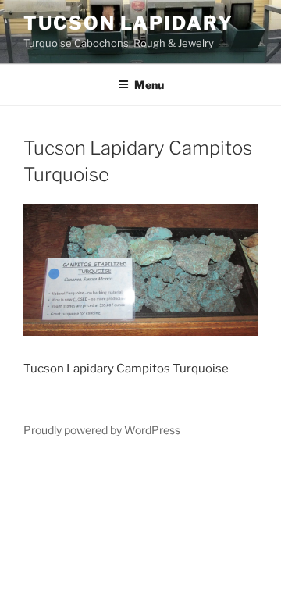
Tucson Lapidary (128, 23)
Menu (149, 84)
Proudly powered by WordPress (101, 429)
